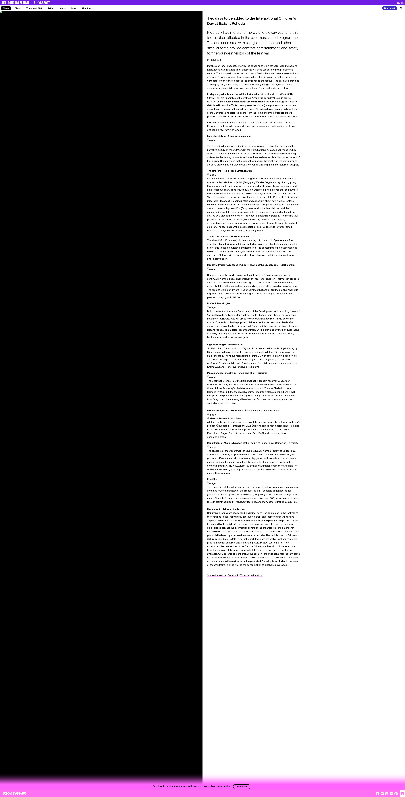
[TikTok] (396, 793)
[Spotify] (391, 793)
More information (220, 786)
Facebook (233, 575)
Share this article (216, 575)
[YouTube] (382, 793)
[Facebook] (377, 793)
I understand (242, 786)
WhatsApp (257, 575)
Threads (244, 575)
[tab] (18, 8)
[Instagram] (387, 793)
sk (398, 3)
